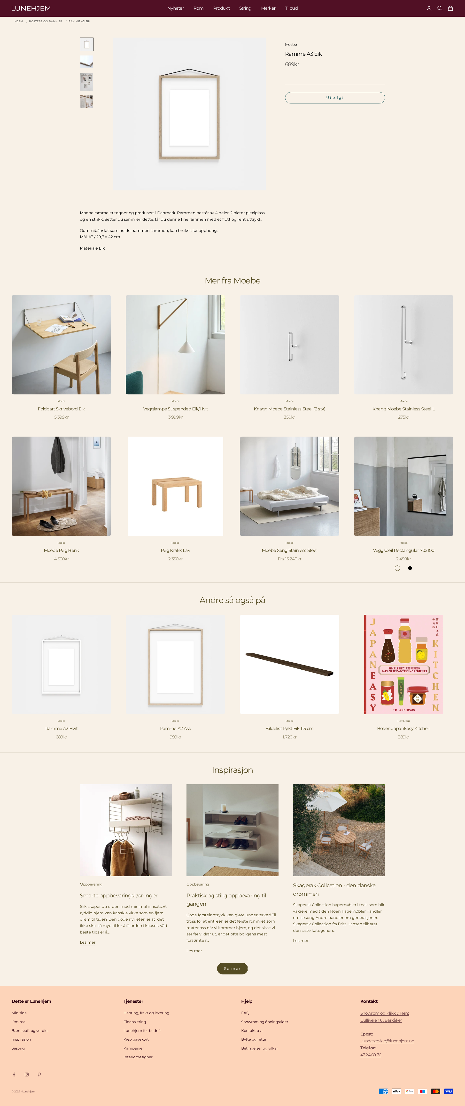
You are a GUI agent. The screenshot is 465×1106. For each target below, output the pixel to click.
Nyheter (175, 8)
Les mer (87, 942)
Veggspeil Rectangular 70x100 (403, 550)
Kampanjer (134, 1048)
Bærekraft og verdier (30, 1030)
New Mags (403, 720)
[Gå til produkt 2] (86, 62)
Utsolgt (335, 97)
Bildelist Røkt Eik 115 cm (289, 728)
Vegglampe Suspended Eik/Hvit (175, 409)
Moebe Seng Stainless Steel (289, 550)
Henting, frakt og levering (146, 1013)
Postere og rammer (45, 21)
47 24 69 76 (370, 1054)
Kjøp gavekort (136, 1039)
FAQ (245, 1013)
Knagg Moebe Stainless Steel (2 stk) (290, 409)
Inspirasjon (21, 1039)
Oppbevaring (91, 884)
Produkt (221, 8)
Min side (19, 1013)
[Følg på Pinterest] (39, 1074)
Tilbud (291, 8)
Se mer (232, 968)
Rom (198, 8)
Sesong (18, 1048)
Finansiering (135, 1022)
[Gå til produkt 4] (86, 102)
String (245, 8)
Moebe (291, 44)
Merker (268, 8)
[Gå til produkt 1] (86, 44)
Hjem (19, 21)
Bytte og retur (253, 1039)
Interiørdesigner (138, 1057)
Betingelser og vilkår (259, 1048)
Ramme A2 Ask (175, 728)
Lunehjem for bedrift (142, 1030)
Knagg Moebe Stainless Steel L (403, 409)
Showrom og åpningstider (264, 1022)
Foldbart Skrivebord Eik (61, 409)
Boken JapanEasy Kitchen (403, 728)
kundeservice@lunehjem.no (387, 1040)
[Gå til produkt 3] (86, 81)
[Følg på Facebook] (14, 1074)
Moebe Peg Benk (61, 550)
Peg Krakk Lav (175, 550)
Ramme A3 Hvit (61, 728)
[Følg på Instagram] (26, 1074)
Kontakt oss (251, 1030)
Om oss (18, 1022)
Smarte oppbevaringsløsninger (118, 895)
